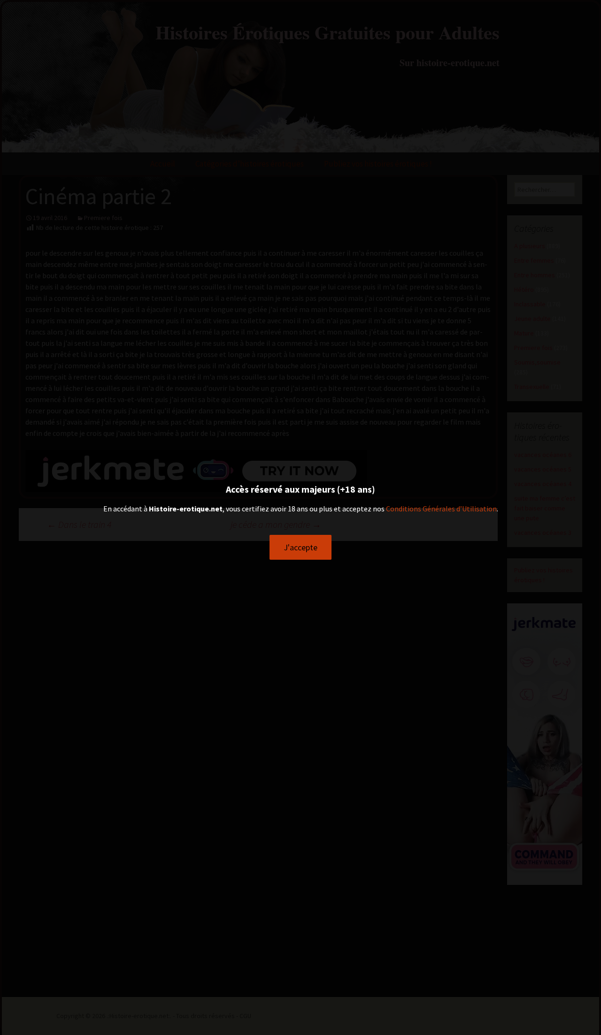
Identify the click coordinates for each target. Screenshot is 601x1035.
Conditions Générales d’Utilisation (441, 508)
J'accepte (300, 547)
